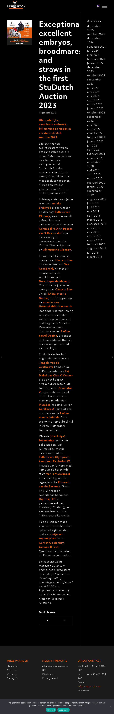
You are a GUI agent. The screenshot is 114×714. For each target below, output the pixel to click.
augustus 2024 (96, 46)
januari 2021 (95, 158)
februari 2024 (96, 59)
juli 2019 (93, 203)
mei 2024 (93, 54)
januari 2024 (95, 63)
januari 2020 (95, 186)
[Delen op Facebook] (47, 620)
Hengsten (12, 665)
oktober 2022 (96, 112)
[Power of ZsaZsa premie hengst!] (112, 357)
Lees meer (63, 710)
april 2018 (94, 236)
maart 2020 (95, 178)
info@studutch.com (89, 686)
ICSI (44, 670)
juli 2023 (93, 87)
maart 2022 (95, 133)
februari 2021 (96, 153)
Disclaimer (48, 674)
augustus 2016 (96, 248)
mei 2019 (93, 211)
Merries (11, 670)
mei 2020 (93, 170)
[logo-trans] (16, 6)
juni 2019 (93, 207)
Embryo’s (12, 678)
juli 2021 (93, 145)
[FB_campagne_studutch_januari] (19, 32)
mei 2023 (93, 96)
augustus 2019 (96, 199)
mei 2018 (93, 232)
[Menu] (103, 6)
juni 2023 (93, 91)
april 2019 (94, 215)
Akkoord (51, 710)
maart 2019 (95, 219)
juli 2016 (93, 252)
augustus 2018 (96, 223)
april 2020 (94, 174)
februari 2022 (96, 137)
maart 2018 (95, 240)
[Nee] (110, 706)
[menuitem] (103, 6)
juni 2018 (93, 228)
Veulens (11, 674)
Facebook (83, 690)
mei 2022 (93, 125)
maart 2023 (95, 104)
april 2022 (94, 129)
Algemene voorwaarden (56, 665)
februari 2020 (96, 182)
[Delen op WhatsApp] (64, 620)
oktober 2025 (96, 34)
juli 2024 (93, 50)
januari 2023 (95, 108)
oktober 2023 (96, 75)
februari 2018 (96, 244)
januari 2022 (95, 141)
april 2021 (94, 149)
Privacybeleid (50, 678)
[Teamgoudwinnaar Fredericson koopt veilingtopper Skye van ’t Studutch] (2, 357)
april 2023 (94, 100)
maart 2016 (95, 256)
